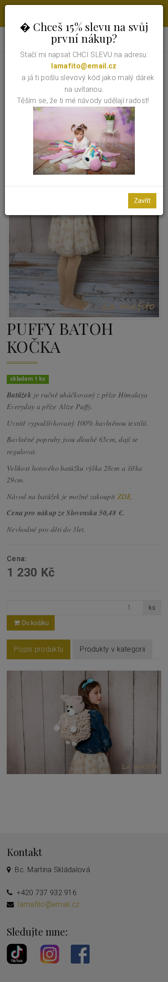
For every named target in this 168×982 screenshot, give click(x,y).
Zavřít (142, 200)
